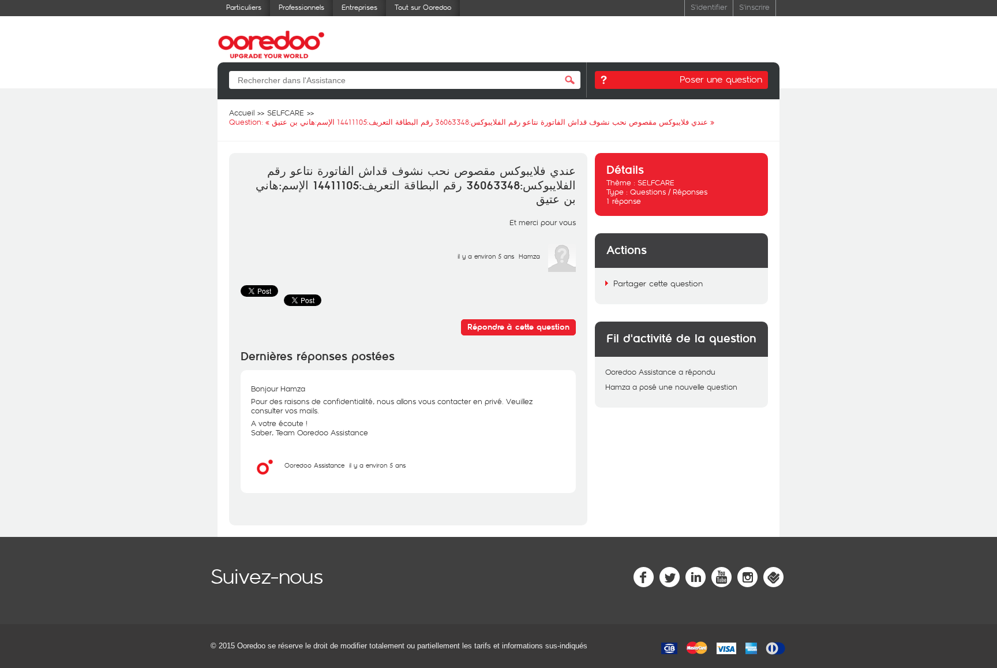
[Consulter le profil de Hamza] (562, 269)
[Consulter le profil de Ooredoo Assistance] (265, 478)
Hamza (529, 256)
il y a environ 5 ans (377, 465)
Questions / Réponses (668, 191)
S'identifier (709, 6)
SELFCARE (656, 182)
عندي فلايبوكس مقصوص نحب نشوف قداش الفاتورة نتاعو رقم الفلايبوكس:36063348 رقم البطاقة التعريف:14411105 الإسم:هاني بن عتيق (416, 186)
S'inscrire (754, 6)
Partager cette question (658, 283)
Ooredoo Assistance (314, 465)
